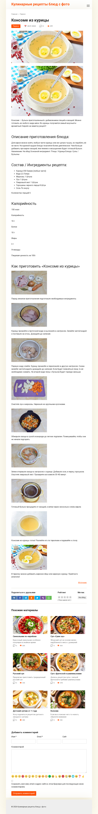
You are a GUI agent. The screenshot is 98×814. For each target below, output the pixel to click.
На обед (82, 598)
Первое (16, 26)
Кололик (54, 711)
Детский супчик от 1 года (25, 711)
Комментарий (17, 747)
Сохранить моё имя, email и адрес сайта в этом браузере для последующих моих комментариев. (47, 785)
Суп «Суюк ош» (58, 636)
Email (40, 737)
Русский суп (18, 673)
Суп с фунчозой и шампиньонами (66, 673)
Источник (82, 582)
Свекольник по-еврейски (24, 636)
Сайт (65, 737)
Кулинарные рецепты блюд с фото (40, 4)
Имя (13, 737)
